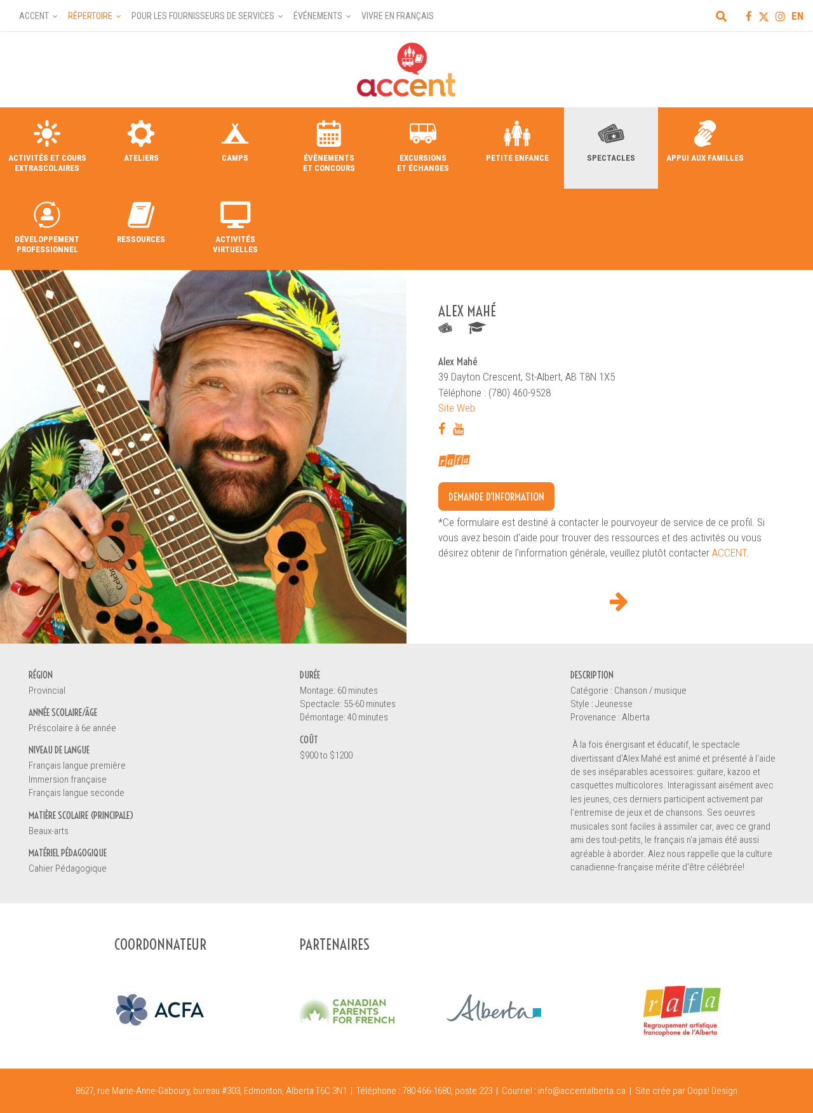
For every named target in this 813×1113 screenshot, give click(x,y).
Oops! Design (712, 1090)
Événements (317, 16)
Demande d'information (496, 496)
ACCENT (729, 552)
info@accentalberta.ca (582, 1090)
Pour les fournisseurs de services (202, 16)
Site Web (456, 407)
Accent (34, 16)
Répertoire (90, 16)
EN (797, 16)
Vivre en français (397, 16)
